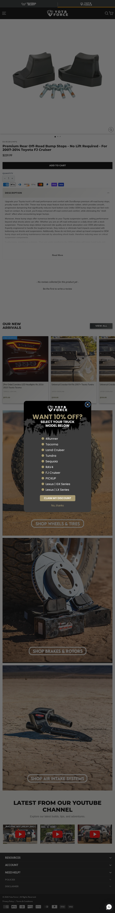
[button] (57, 498)
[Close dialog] (87, 404)
